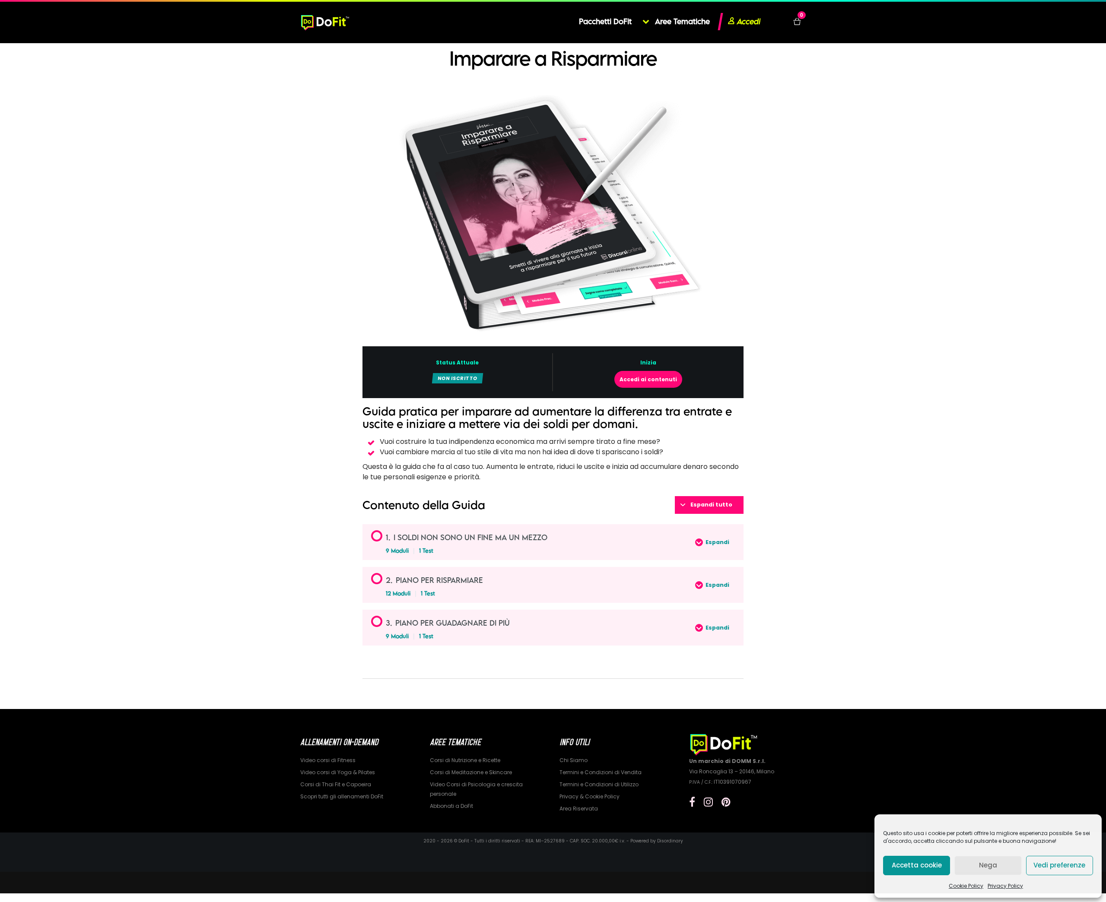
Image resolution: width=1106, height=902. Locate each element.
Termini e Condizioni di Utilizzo (599, 784)
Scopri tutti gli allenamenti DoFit (341, 796)
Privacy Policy (1005, 885)
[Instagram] (708, 802)
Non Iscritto (457, 378)
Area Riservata (578, 808)
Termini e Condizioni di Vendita (600, 772)
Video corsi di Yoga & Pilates (337, 772)
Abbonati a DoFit (451, 806)
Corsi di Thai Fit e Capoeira (335, 784)
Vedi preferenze (1059, 865)
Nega (988, 865)
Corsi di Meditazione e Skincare (471, 772)
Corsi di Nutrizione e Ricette (465, 760)
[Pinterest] (726, 802)
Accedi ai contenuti (648, 379)
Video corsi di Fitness (328, 760)
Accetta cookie (917, 865)
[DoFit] (325, 21)
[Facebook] (692, 802)
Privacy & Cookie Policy (589, 796)
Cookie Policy (966, 885)
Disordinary (670, 841)
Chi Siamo (573, 760)
